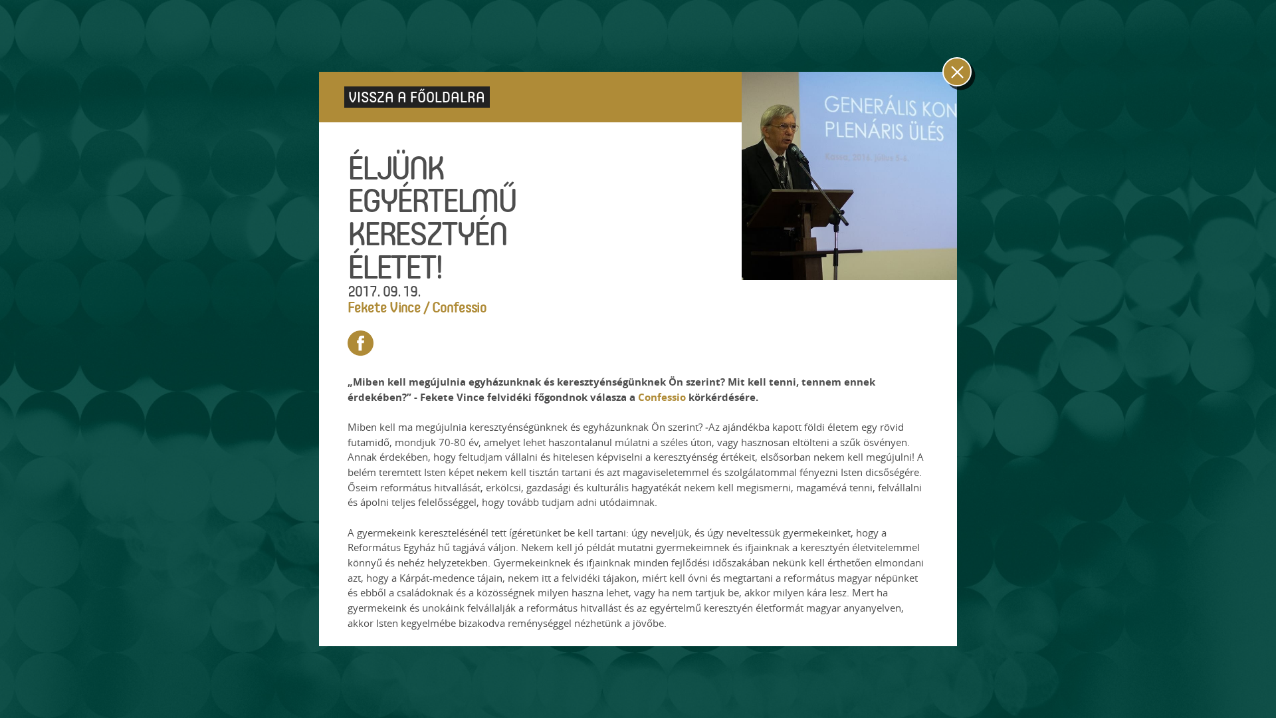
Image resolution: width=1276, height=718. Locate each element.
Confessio (663, 397)
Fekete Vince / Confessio (417, 307)
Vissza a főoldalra (416, 96)
